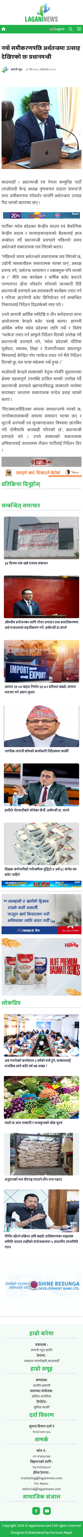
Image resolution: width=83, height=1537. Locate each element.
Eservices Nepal (61, 1533)
